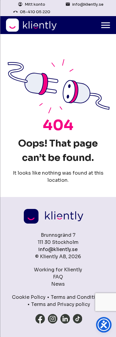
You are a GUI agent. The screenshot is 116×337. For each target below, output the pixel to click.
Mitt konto (35, 4)
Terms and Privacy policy (60, 304)
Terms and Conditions (77, 297)
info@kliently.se (88, 4)
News (58, 284)
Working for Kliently (58, 270)
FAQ (58, 277)
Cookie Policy (29, 297)
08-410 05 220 (35, 11)
